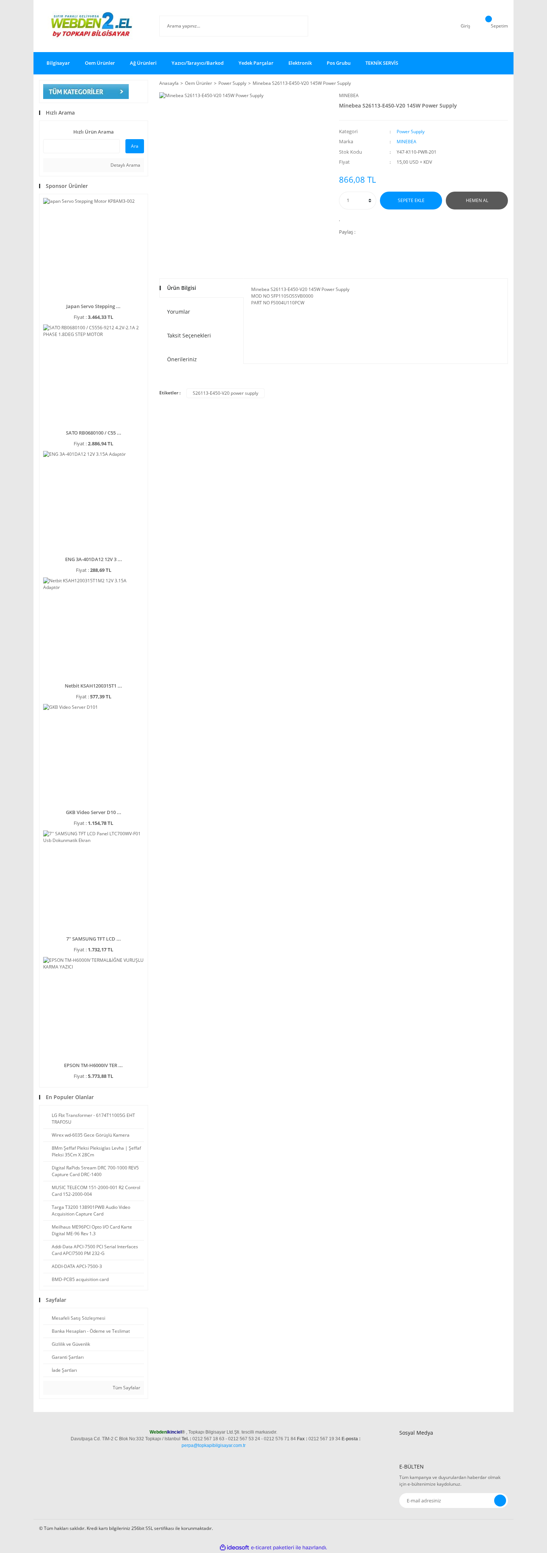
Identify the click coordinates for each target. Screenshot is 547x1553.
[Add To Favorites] (342, 218)
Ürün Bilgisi (181, 287)
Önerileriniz (182, 359)
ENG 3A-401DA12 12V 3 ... (93, 559)
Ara (134, 146)
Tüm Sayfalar (126, 1387)
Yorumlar (178, 311)
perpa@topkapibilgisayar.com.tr (214, 1445)
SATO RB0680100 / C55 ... (93, 432)
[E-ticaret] (272, 1547)
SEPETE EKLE (411, 200)
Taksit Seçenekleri (189, 335)
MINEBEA (349, 95)
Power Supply (411, 131)
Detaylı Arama (124, 165)
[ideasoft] (234, 1547)
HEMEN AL (477, 200)
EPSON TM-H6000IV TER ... (93, 1065)
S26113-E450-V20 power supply (225, 393)
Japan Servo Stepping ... (93, 306)
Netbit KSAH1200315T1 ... (93, 685)
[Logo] (93, 26)
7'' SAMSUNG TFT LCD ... (93, 938)
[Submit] (500, 1500)
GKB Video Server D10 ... (93, 812)
